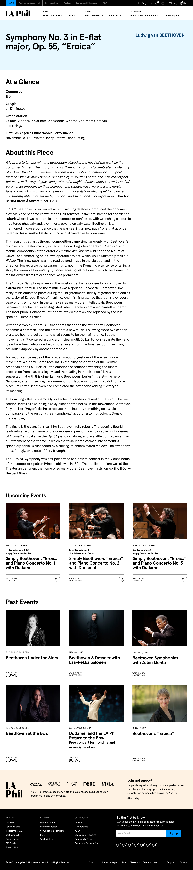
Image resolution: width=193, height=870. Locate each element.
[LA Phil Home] (18, 13)
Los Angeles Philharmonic (86, 3)
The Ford (67, 3)
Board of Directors (131, 862)
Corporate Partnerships (86, 843)
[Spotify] (148, 845)
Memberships (81, 827)
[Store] (163, 3)
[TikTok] (136, 845)
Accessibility (12, 847)
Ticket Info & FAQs (14, 831)
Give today (133, 798)
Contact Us (94, 862)
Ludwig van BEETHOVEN (160, 35)
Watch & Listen (47, 823)
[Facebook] (118, 845)
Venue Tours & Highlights (52, 831)
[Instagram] (130, 845)
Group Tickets (12, 839)
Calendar (10, 823)
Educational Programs (85, 835)
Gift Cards (11, 843)
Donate (141, 3)
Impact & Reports (110, 862)
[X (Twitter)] (124, 845)
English (170, 862)
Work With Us (46, 839)
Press (42, 835)
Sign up (174, 833)
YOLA (105, 3)
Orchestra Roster (48, 827)
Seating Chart (12, 835)
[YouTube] (142, 845)
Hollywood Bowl (51, 3)
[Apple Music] (154, 845)
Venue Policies (13, 827)
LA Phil (11, 3)
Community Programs (85, 839)
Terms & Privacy (150, 862)
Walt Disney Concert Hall (29, 3)
